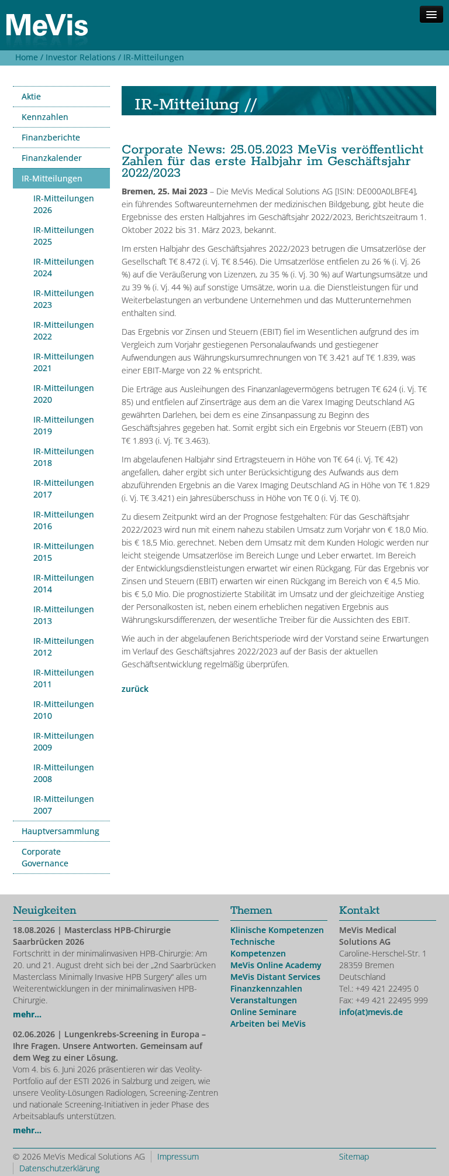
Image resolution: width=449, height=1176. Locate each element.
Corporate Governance (45, 857)
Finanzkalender (52, 157)
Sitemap (354, 1156)
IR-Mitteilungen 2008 (63, 773)
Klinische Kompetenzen (277, 929)
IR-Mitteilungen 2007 (63, 804)
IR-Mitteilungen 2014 (63, 583)
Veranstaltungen (263, 1000)
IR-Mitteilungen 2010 (63, 709)
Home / (28, 57)
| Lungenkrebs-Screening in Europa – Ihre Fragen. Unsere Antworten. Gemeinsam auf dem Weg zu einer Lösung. (109, 1045)
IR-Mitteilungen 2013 (63, 615)
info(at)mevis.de (371, 1011)
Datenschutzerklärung (59, 1168)
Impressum (178, 1156)
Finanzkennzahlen (266, 988)
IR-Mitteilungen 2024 (63, 267)
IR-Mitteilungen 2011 (63, 678)
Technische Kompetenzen (258, 947)
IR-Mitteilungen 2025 (63, 235)
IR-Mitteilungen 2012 (63, 646)
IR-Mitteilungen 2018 (63, 456)
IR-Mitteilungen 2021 (63, 362)
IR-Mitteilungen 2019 (63, 425)
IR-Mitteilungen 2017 (63, 488)
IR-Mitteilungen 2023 (63, 298)
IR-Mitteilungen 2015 (63, 551)
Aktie (31, 96)
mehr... (27, 1014)
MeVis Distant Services (275, 976)
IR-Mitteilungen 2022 (63, 330)
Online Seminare (263, 1011)
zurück (135, 688)
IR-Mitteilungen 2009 (63, 741)
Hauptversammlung (60, 830)
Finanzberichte (51, 137)
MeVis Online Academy (276, 965)
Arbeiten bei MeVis (268, 1023)
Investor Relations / (82, 57)
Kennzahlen (45, 116)
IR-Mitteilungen (153, 57)
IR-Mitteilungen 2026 (63, 204)
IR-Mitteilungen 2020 (63, 393)
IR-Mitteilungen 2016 (63, 520)
